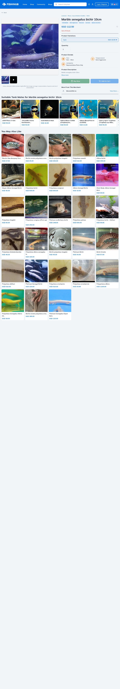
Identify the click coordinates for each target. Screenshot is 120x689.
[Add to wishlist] (117, 26)
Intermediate (65, 22)
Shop (32, 4)
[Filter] (89, 4)
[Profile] (93, 4)
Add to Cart (105, 81)
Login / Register (102, 4)
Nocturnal (81, 22)
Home (25, 4)
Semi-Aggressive (73, 22)
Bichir (88, 15)
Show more (65, 75)
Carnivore (88, 22)
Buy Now (77, 81)
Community (41, 4)
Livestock (64, 15)
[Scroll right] (118, 113)
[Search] (56, 4)
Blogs (50, 4)
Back (5, 12)
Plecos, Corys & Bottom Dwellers (76, 15)
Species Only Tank (96, 22)
